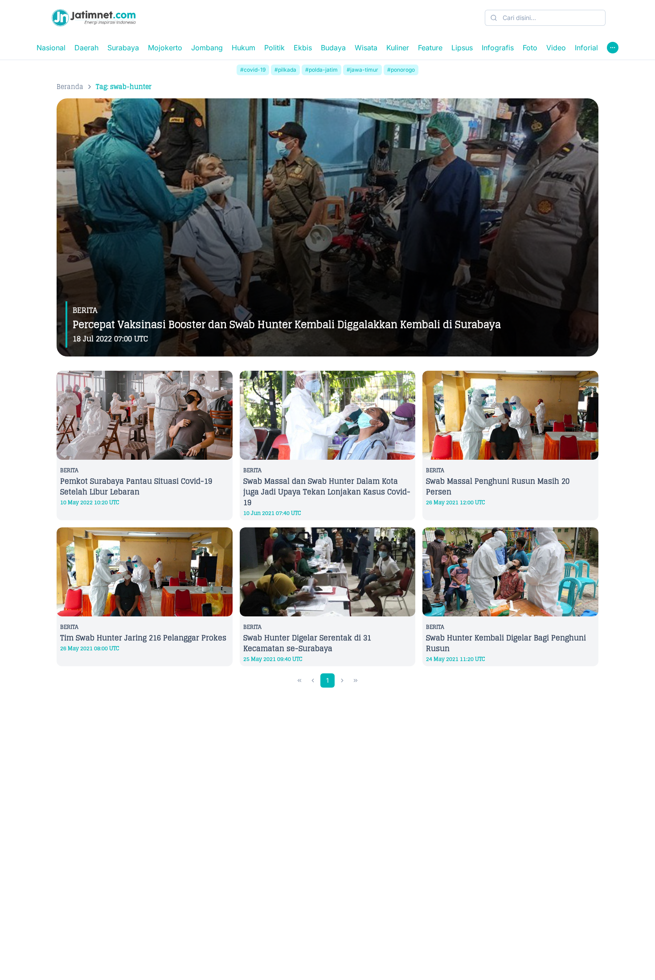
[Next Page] (342, 680)
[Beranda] (93, 17)
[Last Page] (355, 680)
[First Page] (299, 680)
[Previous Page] (313, 680)
